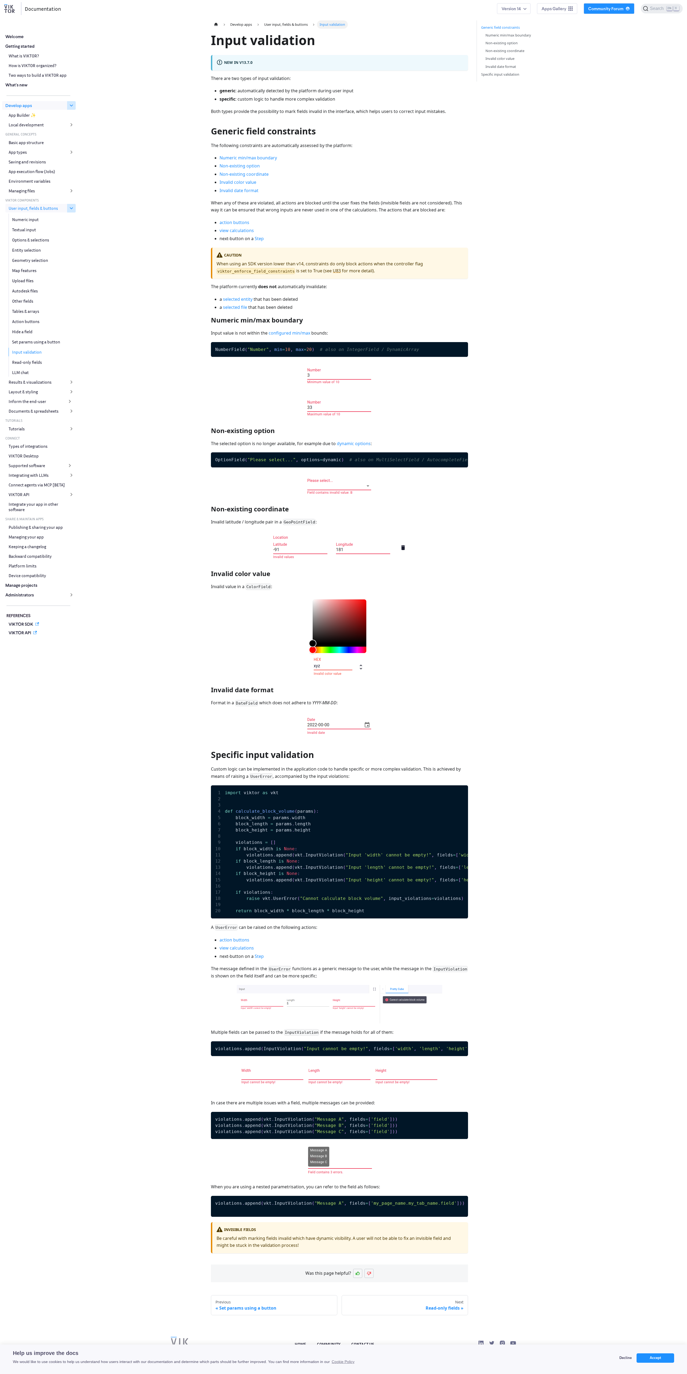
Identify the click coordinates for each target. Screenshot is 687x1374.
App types (18, 152)
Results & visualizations (30, 382)
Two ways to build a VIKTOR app (38, 75)
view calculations (237, 230)
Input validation (27, 352)
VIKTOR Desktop (24, 456)
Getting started (20, 46)
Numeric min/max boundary (248, 158)
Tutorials (17, 428)
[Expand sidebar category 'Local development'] (71, 124)
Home (300, 1344)
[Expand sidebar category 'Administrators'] (71, 595)
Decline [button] (625, 1358)
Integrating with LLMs (29, 475)
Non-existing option (240, 166)
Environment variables (29, 181)
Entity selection (26, 250)
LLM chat (20, 372)
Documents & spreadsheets (34, 411)
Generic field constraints (500, 27)
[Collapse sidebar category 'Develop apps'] (71, 105)
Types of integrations (28, 446)
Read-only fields (27, 362)
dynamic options (354, 443)
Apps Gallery (554, 8)
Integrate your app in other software (33, 506)
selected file (235, 307)
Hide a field (22, 331)
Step (259, 238)
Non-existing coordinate (244, 174)
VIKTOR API (19, 494)
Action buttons (25, 321)
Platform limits (22, 566)
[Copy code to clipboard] (461, 348)
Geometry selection (30, 260)
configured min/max (289, 333)
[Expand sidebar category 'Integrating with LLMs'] (71, 475)
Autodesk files (25, 291)
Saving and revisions (27, 161)
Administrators (19, 594)
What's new (16, 84)
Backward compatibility (30, 556)
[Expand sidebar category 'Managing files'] (71, 190)
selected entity (238, 299)
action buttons (234, 222)
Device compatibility (27, 575)
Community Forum (605, 8)
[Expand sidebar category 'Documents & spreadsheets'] (71, 411)
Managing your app (26, 537)
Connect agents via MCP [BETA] (37, 485)
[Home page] (216, 24)
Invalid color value (238, 182)
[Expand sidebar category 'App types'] (71, 152)
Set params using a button (36, 342)
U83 (337, 271)
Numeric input (25, 219)
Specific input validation (500, 74)
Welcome (14, 36)
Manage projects (21, 585)
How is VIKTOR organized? (32, 65)
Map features (24, 270)
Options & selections (30, 240)
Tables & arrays (25, 311)
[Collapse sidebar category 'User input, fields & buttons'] (71, 208)
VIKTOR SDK (21, 623)
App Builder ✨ (22, 115)
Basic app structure (26, 142)
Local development (26, 124)
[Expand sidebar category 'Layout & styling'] (71, 391)
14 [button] (519, 8)
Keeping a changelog (27, 546)
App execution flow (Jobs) (32, 171)
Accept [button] (655, 1358)
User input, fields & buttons (33, 208)
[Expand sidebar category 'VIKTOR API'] (71, 494)
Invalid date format (239, 190)
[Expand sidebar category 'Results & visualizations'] (71, 382)
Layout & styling (23, 391)
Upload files (23, 280)
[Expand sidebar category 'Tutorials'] (71, 428)
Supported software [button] (27, 465)
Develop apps (18, 105)
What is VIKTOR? (24, 55)
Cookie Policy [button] (343, 1362)
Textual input (24, 229)
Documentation (43, 8)
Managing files (22, 190)
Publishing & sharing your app (36, 527)
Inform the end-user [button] (27, 401)
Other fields (22, 301)
